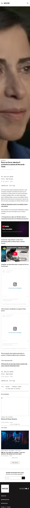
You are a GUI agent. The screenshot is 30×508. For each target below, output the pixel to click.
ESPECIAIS (4, 503)
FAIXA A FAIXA (6, 507)
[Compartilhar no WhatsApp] (14, 185)
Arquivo (10, 417)
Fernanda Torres (16, 386)
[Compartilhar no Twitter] (12, 185)
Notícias (3, 160)
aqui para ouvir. (8, 360)
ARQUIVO (3, 495)
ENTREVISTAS (5, 499)
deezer (7, 386)
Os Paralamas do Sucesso (13, 388)
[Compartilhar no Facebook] (10, 185)
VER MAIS (15, 462)
